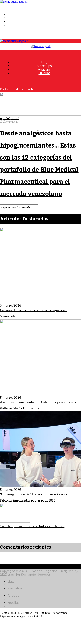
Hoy (11, 14)
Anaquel (14, 21)
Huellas (13, 25)
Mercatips (15, 18)
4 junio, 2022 (9, 118)
